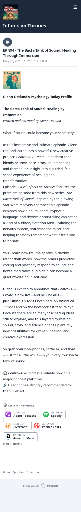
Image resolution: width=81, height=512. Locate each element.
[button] (7, 42)
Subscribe (32, 472)
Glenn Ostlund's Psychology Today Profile (37, 96)
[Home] (40, 12)
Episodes (18, 472)
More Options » (12, 444)
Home (6, 472)
